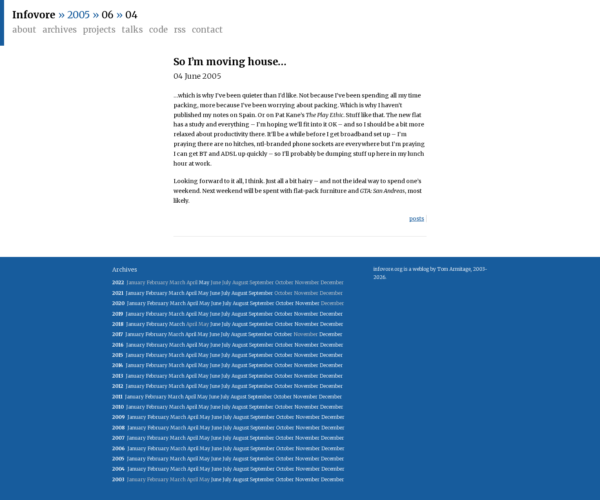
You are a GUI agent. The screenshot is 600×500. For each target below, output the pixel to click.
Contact (207, 29)
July (225, 293)
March (176, 293)
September (261, 293)
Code (158, 29)
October (285, 303)
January (135, 293)
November (307, 303)
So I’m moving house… (230, 61)
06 (107, 15)
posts (416, 218)
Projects (99, 29)
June (215, 293)
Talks (132, 29)
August (239, 293)
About (24, 29)
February (156, 293)
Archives (59, 29)
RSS (180, 29)
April (191, 293)
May (204, 282)
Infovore (34, 15)
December (331, 314)
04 (131, 15)
